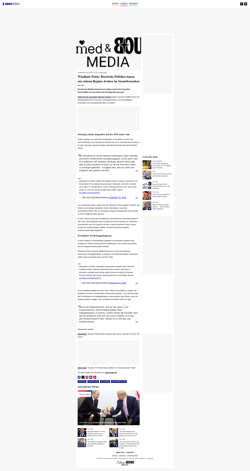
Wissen (133, 3)
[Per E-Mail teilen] (90, 377)
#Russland (93, 381)
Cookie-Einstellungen (132, 455)
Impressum (115, 455)
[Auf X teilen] (83, 377)
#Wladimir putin (119, 381)
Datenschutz (122, 455)
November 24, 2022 (117, 283)
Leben (124, 3)
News (115, 3)
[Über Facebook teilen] (79, 377)
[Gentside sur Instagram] (245, 3)
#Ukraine (105, 381)
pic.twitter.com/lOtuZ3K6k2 (89, 193)
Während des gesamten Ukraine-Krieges (94, 97)
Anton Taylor (103, 72)
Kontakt (130, 452)
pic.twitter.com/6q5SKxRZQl (90, 278)
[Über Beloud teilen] (94, 377)
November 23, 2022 (117, 197)
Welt (83, 85)
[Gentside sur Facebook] (241, 3)
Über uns (120, 452)
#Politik (82, 381)
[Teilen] (86, 377)
